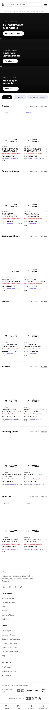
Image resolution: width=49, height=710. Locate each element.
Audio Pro (5, 619)
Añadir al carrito (13, 140)
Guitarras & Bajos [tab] (37, 97)
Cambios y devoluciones (11, 639)
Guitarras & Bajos (8, 598)
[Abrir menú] (46, 4)
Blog (3, 656)
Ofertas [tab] (20, 97)
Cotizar (15, 271)
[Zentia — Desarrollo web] (33, 698)
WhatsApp (8, 667)
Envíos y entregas (8, 635)
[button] (24, 25)
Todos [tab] (7, 97)
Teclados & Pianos (8, 603)
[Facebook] (15, 587)
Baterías (5, 611)
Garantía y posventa (9, 643)
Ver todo (44, 106)
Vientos (4, 607)
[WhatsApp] (4, 587)
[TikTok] (21, 587)
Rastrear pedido (7, 631)
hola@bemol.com (10, 671)
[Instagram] (10, 587)
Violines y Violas (8, 615)
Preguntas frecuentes (10, 647)
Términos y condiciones (10, 651)
